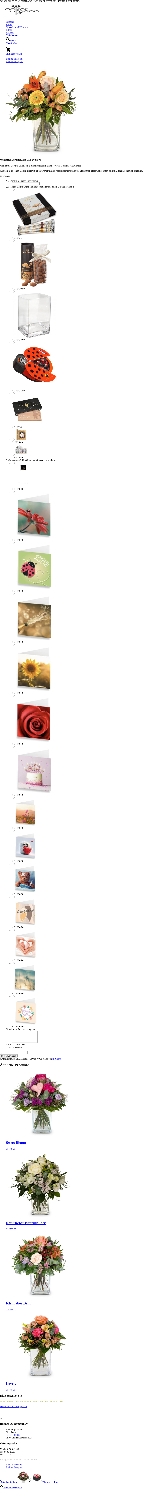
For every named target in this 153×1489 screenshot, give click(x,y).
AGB (24, 1406)
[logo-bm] (22, 17)
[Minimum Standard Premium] (17, 1047)
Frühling (57, 1058)
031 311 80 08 (13, 1435)
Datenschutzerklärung (10, 1406)
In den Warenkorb (8, 1056)
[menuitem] (79, 22)
